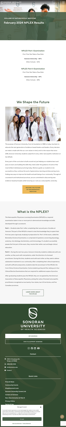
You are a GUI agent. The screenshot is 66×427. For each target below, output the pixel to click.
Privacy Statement (27, 423)
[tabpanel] (33, 20)
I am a (55, 3)
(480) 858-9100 (11, 364)
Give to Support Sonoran (33, 341)
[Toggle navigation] (63, 2)
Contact (9, 370)
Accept (22, 419)
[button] (41, 407)
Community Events (11, 385)
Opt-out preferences (17, 423)
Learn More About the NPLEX (33, 293)
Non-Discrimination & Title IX (15, 398)
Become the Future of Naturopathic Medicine (33, 189)
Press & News (9, 382)
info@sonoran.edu (12, 367)
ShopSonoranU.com (12, 388)
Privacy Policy (10, 401)
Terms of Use (9, 404)
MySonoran (33, 336)
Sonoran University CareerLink (15, 391)
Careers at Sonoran (11, 395)
